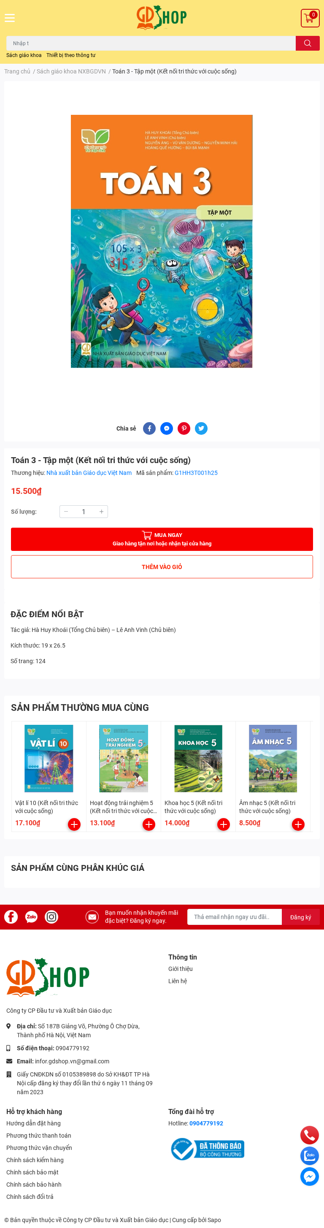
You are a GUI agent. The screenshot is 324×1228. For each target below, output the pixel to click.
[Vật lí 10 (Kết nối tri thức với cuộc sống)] (49, 758)
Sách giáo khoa (24, 55)
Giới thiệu (180, 968)
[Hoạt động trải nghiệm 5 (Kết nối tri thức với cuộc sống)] (123, 758)
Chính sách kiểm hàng (35, 1160)
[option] (162, 241)
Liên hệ (177, 981)
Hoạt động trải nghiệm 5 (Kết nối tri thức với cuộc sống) (121, 811)
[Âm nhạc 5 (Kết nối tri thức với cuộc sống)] (273, 758)
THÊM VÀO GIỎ (162, 567)
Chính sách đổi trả (30, 1196)
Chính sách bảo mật (32, 1172)
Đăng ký (300, 917)
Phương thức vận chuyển (39, 1147)
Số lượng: (24, 511)
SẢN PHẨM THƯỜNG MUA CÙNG (80, 707)
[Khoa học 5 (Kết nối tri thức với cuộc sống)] (198, 758)
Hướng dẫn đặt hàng (33, 1123)
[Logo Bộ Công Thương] (206, 1148)
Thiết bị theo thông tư (70, 55)
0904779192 (72, 1048)
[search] (308, 43)
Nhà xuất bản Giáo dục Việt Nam (89, 472)
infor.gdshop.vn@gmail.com (72, 1061)
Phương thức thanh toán (38, 1135)
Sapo (214, 1220)
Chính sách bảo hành (34, 1184)
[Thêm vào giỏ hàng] (74, 824)
